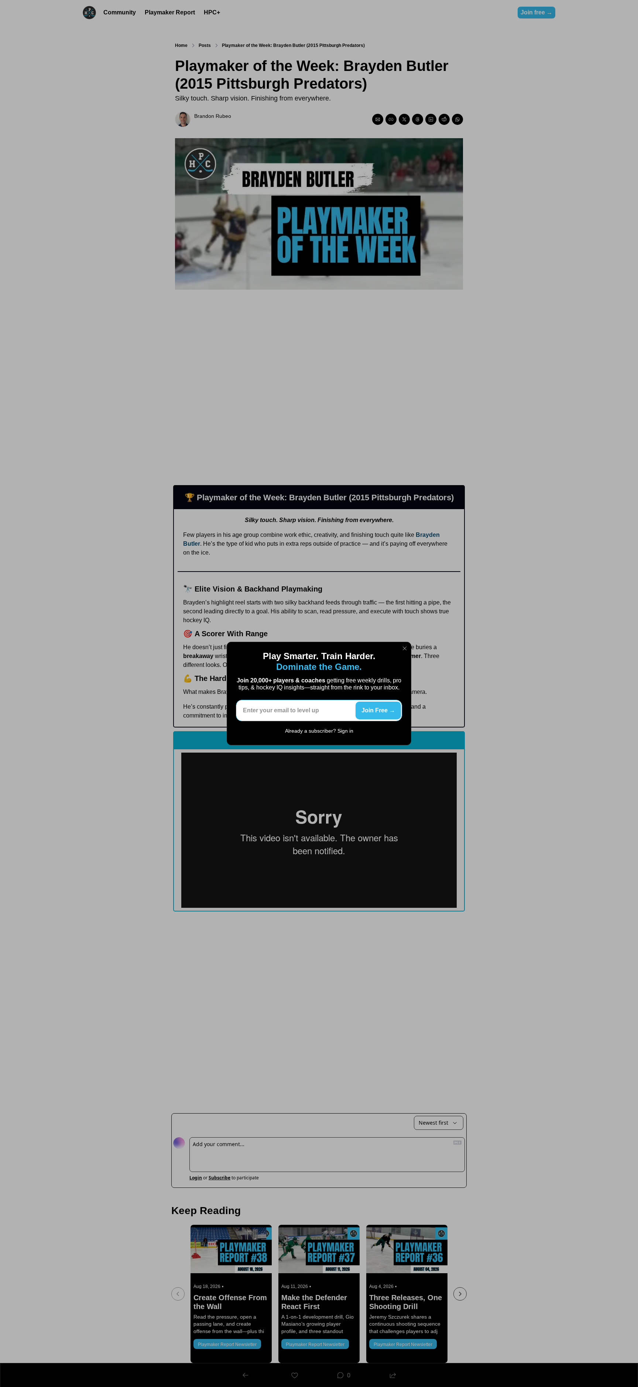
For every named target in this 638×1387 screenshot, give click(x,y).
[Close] (405, 648)
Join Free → (378, 710)
